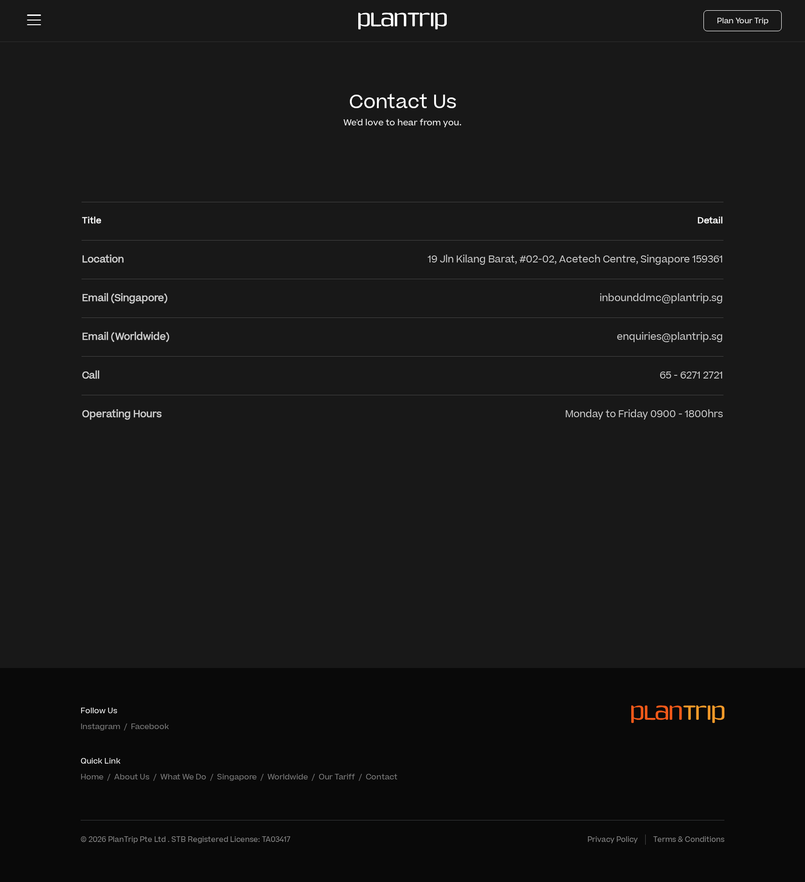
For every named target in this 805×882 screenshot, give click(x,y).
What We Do (183, 777)
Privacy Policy (612, 839)
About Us (132, 777)
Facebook (150, 726)
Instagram (100, 726)
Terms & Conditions (688, 839)
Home (92, 777)
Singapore (237, 777)
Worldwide (287, 777)
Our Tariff (337, 777)
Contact (381, 777)
